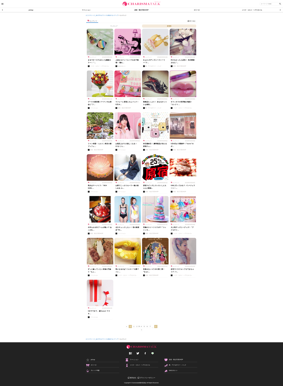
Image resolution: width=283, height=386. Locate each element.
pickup (31, 10)
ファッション (86, 10)
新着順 (169, 26)
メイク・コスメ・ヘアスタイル (252, 10)
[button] (280, 10)
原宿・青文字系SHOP (141, 10)
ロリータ (197, 10)
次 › (156, 326)
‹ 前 (130, 326)
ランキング (114, 26)
